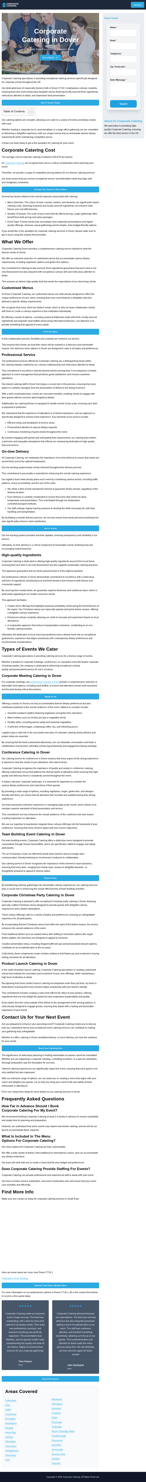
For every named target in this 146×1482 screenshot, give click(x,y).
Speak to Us (50, 696)
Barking (24, 1278)
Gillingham (57, 1404)
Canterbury (10, 1414)
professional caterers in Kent (44, 682)
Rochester (57, 1422)
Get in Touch (50, 528)
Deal (16, 1278)
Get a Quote (48, 57)
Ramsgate (10, 1419)
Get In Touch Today (50, 103)
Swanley (56, 1463)
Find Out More (50, 332)
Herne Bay (10, 1432)
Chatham (56, 1413)
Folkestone (7, 1278)
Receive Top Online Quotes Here (50, 1285)
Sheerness (10, 1455)
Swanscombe (58, 1454)
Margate (9, 1428)
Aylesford (56, 1408)
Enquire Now (50, 878)
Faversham (11, 1446)
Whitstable (10, 1441)
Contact (137, 5)
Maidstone (57, 1399)
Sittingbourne (12, 1450)
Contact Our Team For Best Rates (50, 189)
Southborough (59, 1436)
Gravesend (57, 1440)
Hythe (8, 1409)
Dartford (56, 1458)
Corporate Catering (14, 163)
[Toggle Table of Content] (29, 111)
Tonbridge (57, 1427)
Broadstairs (11, 1423)
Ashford (9, 1437)
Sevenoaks (57, 1449)
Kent (7, 1460)
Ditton (55, 1417)
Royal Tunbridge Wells (63, 1431)
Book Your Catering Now (50, 1048)
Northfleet (56, 1445)
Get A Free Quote (50, 1379)
